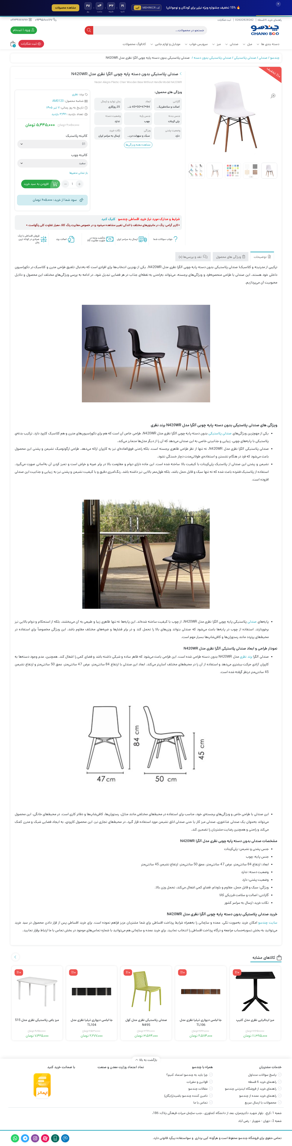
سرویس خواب (198, 44)
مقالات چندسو (198, 1088)
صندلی (233, 44)
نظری (75, 94)
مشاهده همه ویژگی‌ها (138, 145)
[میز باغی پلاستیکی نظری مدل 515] (37, 991)
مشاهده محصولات (65, 8)
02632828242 (244, 20)
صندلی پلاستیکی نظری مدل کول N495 (146, 1022)
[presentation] (190, 172)
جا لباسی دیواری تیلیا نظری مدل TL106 (201, 1022)
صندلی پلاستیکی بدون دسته (212, 57)
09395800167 (44, 20)
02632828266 (19, 20)
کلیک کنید (108, 219)
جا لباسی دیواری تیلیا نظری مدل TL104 (92, 1022)
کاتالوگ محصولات (134, 44)
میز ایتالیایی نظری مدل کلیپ (255, 1020)
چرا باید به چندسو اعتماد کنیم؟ (187, 1075)
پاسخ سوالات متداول (262, 1075)
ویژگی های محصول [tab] (229, 257)
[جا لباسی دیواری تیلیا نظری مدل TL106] (200, 991)
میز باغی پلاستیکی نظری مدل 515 (37, 1020)
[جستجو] (89, 30)
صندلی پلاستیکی (245, 57)
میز (218, 44)
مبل (249, 44)
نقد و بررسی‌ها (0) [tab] (190, 257)
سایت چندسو (267, 922)
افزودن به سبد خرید (36, 184)
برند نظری (246, 656)
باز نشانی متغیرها (78, 173)
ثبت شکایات (224, 20)
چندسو (274, 57)
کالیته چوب (79, 155)
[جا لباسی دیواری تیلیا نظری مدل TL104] (91, 991)
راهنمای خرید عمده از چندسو (257, 1095)
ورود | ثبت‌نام (22, 30)
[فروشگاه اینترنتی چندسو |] (264, 30)
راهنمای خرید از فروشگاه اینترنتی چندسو (250, 1088)
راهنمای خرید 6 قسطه (270, 20)
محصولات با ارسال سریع (260, 1102)
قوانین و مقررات (197, 1082)
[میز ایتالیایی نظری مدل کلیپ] (255, 991)
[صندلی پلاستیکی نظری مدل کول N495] (146, 991)
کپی (137, 7)
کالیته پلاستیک (76, 136)
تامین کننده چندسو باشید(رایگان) (186, 1095)
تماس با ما (200, 1102)
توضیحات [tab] (260, 257)
